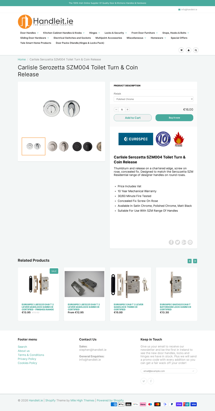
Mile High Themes (82, 400)
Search (22, 346)
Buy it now (174, 117)
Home (22, 59)
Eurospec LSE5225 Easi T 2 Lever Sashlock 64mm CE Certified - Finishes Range (38, 307)
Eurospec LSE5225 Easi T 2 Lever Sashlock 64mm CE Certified (84, 307)
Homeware (157, 37)
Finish (117, 93)
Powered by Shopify (110, 400)
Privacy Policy (27, 358)
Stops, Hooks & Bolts (174, 32)
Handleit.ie (36, 400)
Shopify (50, 400)
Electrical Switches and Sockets (72, 37)
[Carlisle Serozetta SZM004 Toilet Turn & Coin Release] (61, 109)
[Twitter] (144, 381)
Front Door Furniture (143, 32)
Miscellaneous (135, 37)
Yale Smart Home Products (35, 42)
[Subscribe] (193, 371)
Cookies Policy (27, 363)
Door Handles (28, 32)
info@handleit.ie (189, 9)
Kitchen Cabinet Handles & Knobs (62, 32)
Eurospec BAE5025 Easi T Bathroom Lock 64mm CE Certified (175, 307)
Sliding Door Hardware (33, 37)
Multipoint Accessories (109, 37)
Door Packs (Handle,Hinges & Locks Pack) (80, 42)
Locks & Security (114, 32)
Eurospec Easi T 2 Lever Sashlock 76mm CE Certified (128, 307)
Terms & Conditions (31, 355)
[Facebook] (151, 381)
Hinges (93, 32)
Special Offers (179, 37)
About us (24, 350)
